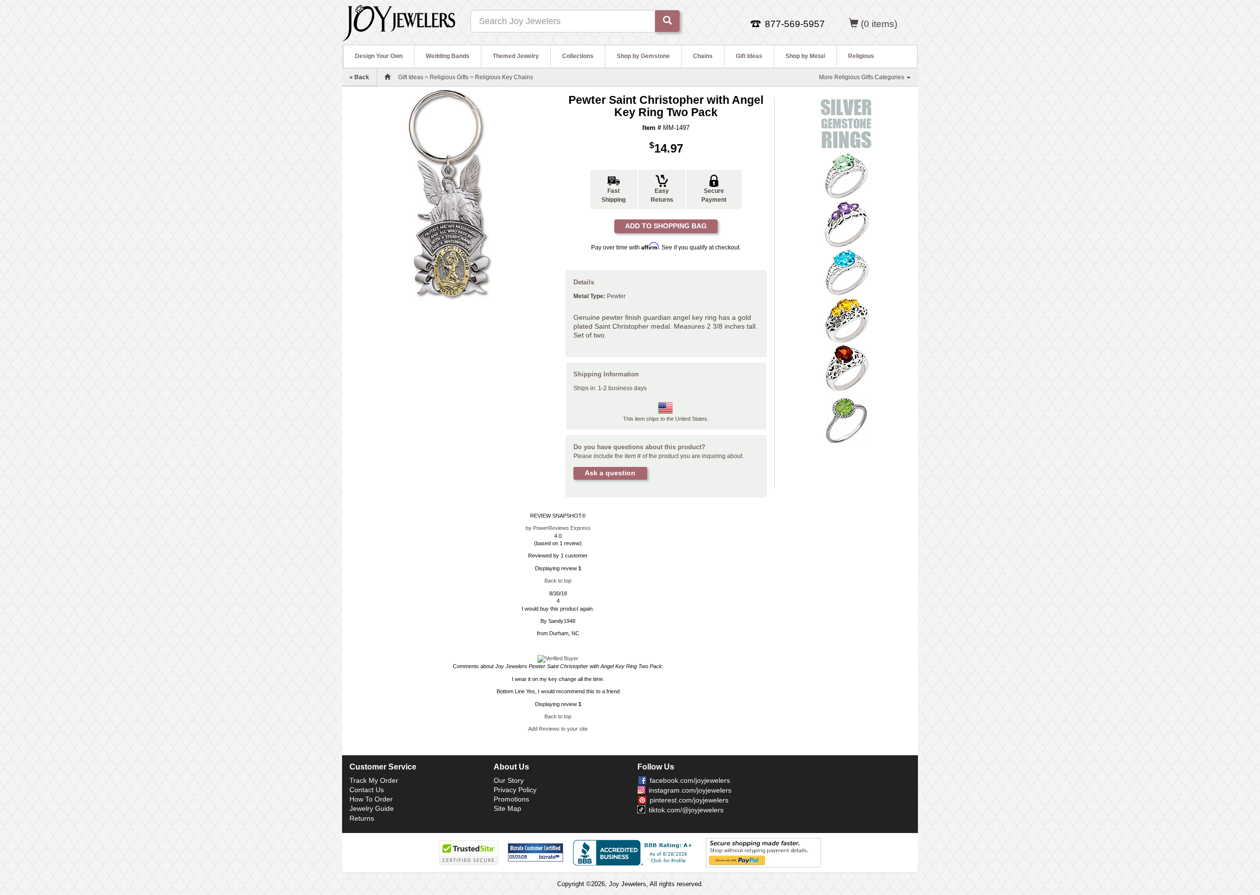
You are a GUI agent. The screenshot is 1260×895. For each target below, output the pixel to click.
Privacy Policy (515, 790)
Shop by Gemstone (643, 56)
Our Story (509, 780)
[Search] (667, 21)
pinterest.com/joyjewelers (689, 800)
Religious (861, 56)
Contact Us (366, 790)
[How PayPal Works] (763, 852)
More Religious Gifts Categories (862, 77)
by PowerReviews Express (558, 528)
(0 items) (879, 24)
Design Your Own (379, 56)
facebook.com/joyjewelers (690, 780)
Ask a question (610, 473)
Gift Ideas (749, 56)
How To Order (371, 799)
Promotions (511, 799)
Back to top (557, 581)
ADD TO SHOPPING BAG (666, 226)
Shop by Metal (805, 56)
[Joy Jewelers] (399, 21)
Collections (578, 56)
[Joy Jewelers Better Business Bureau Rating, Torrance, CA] (634, 852)
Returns (361, 818)
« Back (359, 77)
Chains (703, 56)
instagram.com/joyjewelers (690, 790)
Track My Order (373, 780)
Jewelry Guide (371, 808)
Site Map (507, 808)
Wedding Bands (448, 56)
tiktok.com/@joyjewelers (686, 810)
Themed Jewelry (516, 56)
